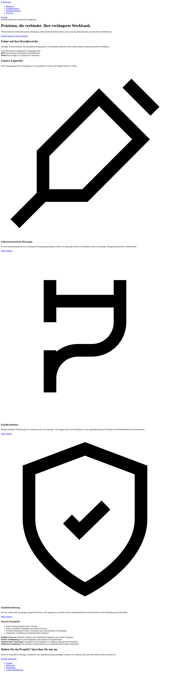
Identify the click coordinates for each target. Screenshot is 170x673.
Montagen (10, 6)
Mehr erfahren (6, 251)
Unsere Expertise (21, 36)
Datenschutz (11, 668)
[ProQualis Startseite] (6, 2)
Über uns (9, 13)
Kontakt (4, 17)
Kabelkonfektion (12, 8)
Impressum (10, 665)
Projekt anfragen (7, 36)
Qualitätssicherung (13, 11)
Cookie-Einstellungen (14, 670)
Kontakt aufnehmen (9, 659)
